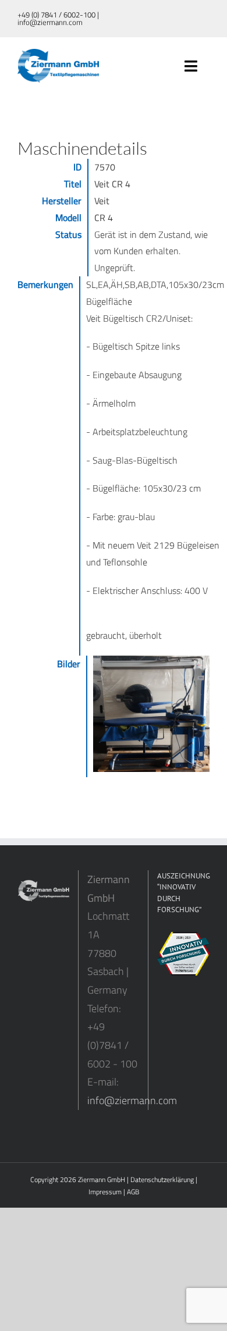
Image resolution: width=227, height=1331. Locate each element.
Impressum (105, 1191)
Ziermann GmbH (101, 1179)
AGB (133, 1191)
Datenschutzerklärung (162, 1179)
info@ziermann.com (132, 1100)
